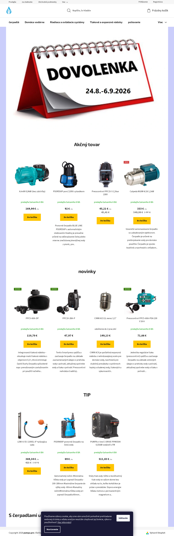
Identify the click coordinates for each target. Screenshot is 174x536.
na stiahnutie (27, 2)
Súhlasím (123, 518)
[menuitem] (14, 22)
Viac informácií (64, 522)
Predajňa (12, 2)
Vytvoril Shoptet (157, 532)
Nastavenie (52, 529)
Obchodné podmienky (47, 2)
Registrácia (158, 2)
